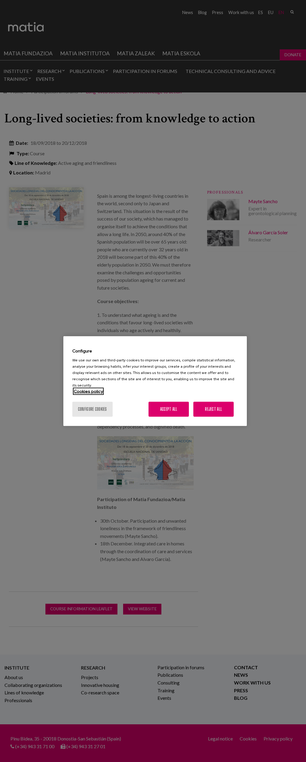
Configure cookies (92, 409)
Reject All (213, 409)
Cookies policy (88, 391)
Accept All (169, 409)
